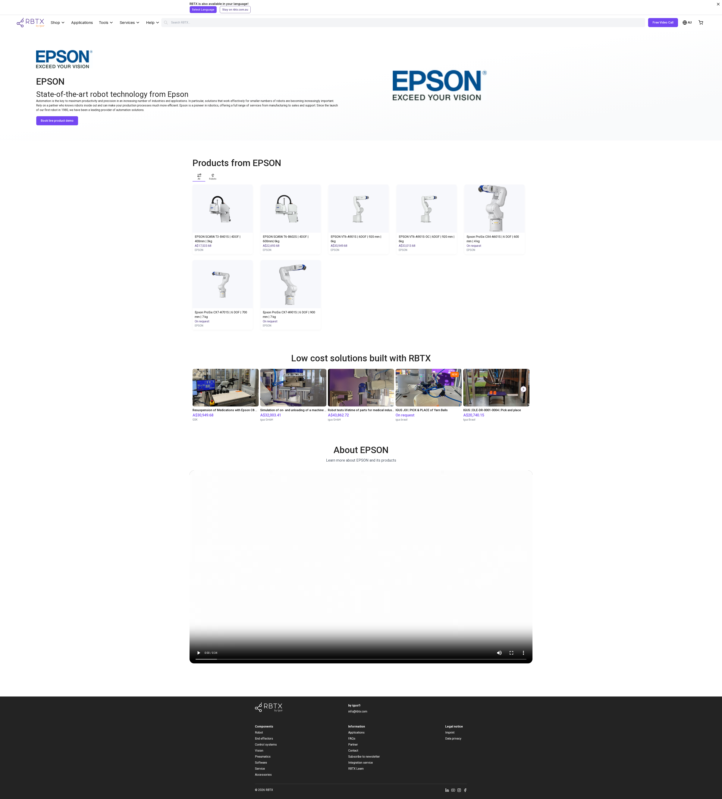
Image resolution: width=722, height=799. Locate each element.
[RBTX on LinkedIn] (447, 790)
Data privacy (453, 738)
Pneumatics (263, 756)
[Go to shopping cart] (700, 22)
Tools (103, 22)
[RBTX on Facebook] (465, 790)
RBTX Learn (356, 768)
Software (261, 762)
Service (260, 768)
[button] (199, 176)
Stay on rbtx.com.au (235, 9)
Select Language (203, 9)
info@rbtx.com (357, 711)
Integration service (360, 762)
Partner (353, 744)
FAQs (351, 738)
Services (127, 22)
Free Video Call (663, 22)
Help (150, 22)
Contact (353, 750)
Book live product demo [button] (57, 120)
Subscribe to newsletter (364, 756)
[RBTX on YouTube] (453, 790)
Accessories (263, 774)
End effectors (264, 738)
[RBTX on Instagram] (459, 790)
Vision (259, 750)
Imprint (449, 732)
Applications (82, 22)
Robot (259, 732)
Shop (55, 22)
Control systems (266, 744)
